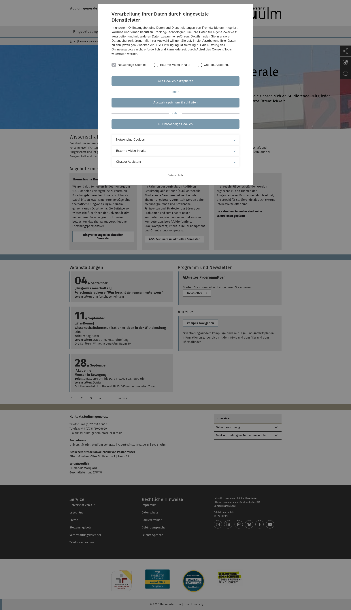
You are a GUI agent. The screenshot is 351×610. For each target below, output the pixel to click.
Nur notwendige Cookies (175, 124)
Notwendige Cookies (132, 65)
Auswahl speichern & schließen (175, 102)
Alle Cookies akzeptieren (175, 81)
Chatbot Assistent (216, 65)
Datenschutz (175, 175)
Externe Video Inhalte (175, 65)
